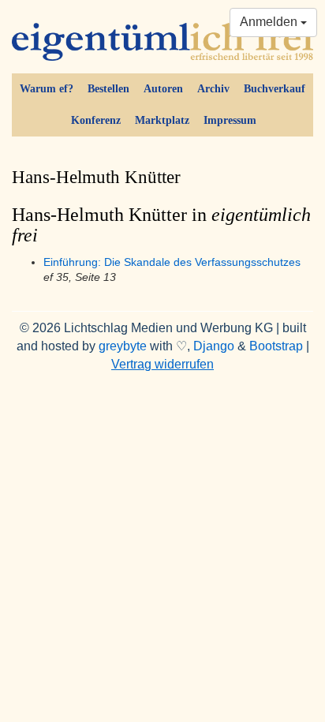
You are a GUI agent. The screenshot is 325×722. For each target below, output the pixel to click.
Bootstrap (276, 346)
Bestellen (108, 89)
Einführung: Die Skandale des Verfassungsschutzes (172, 262)
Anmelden (270, 21)
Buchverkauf (274, 89)
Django (213, 346)
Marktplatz (162, 120)
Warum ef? (46, 89)
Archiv (213, 89)
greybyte (123, 346)
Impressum (230, 120)
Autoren (163, 89)
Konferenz (96, 120)
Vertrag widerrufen (162, 364)
